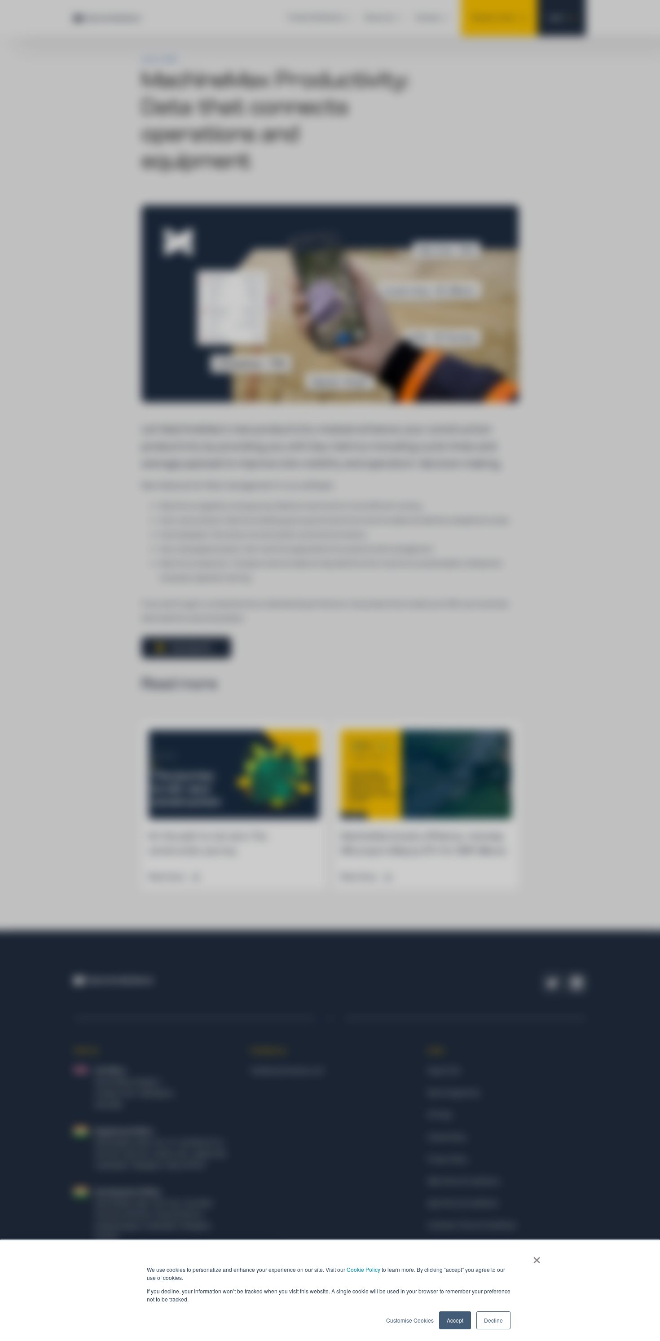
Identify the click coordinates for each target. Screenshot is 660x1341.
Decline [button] (493, 1320)
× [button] (537, 1257)
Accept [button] (455, 1320)
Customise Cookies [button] (410, 1320)
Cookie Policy (363, 1269)
